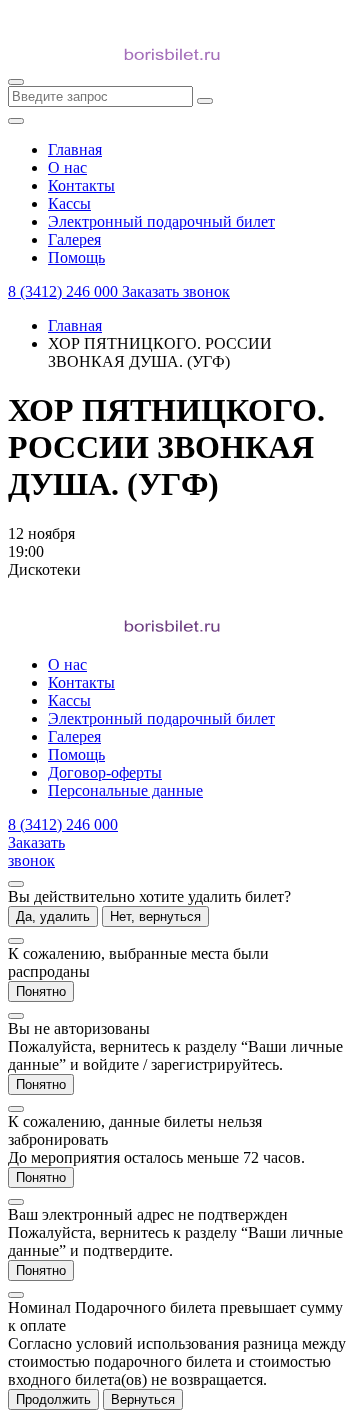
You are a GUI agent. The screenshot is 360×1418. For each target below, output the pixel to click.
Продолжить (53, 1399)
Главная (75, 325)
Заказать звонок (176, 291)
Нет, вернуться (155, 916)
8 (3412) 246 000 (65, 291)
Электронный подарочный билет (161, 718)
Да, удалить (53, 916)
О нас (67, 664)
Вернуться (143, 1399)
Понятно (41, 991)
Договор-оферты (105, 772)
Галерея (74, 736)
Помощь (76, 754)
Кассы (69, 700)
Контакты (81, 682)
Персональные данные (125, 790)
